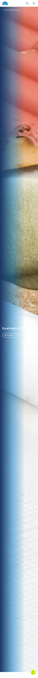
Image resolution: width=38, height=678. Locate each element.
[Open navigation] (34, 3)
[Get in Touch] (33, 672)
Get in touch (8, 335)
